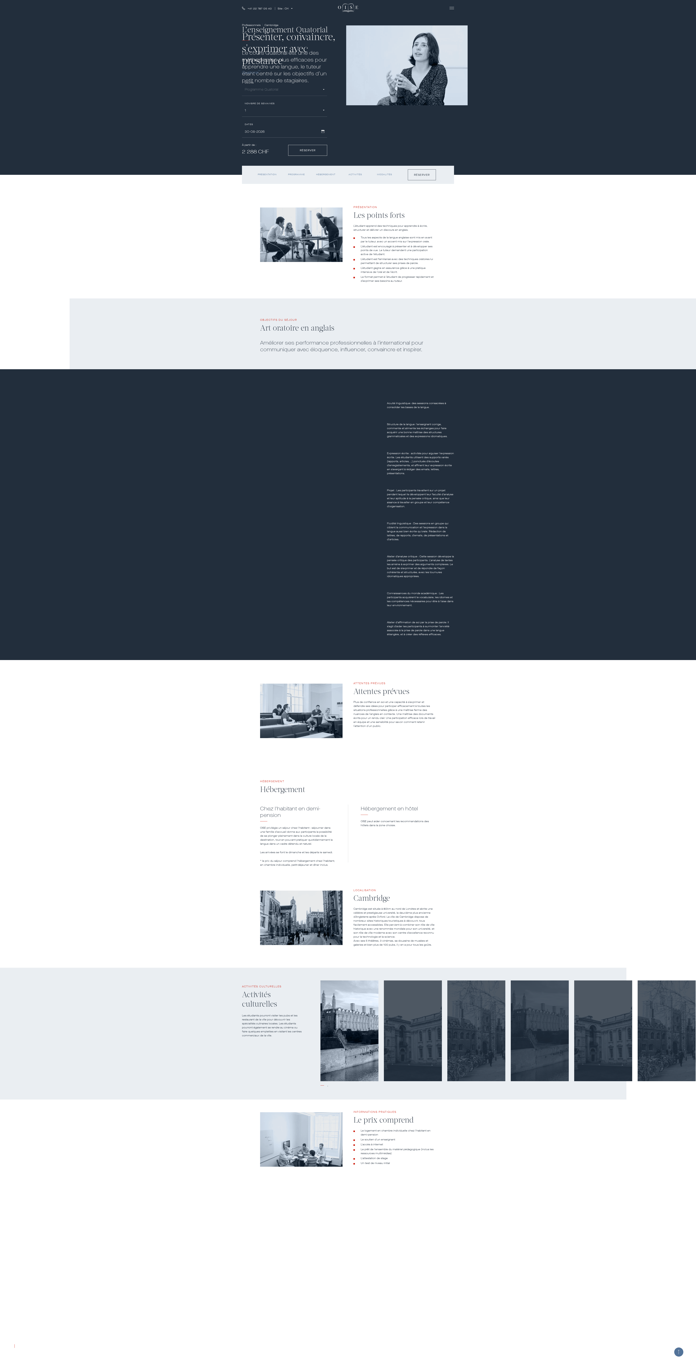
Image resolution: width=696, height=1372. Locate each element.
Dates (249, 124)
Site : (283, 8)
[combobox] (284, 90)
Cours (249, 83)
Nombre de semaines (260, 103)
